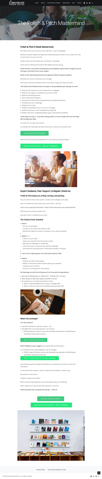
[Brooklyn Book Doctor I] (16, 3)
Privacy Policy (40, 470)
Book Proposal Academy (54, 3)
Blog (73, 3)
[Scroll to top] (98, 473)
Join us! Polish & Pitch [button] (50, 399)
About (37, 3)
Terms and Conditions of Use (56, 470)
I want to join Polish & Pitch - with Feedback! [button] (39, 358)
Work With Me (66, 3)
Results (43, 3)
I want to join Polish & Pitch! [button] (33, 340)
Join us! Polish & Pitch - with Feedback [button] (51, 405)
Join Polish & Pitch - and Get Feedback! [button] (41, 146)
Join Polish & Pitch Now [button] (34, 133)
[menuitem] (37, 3)
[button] (85, 3)
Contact (79, 3)
